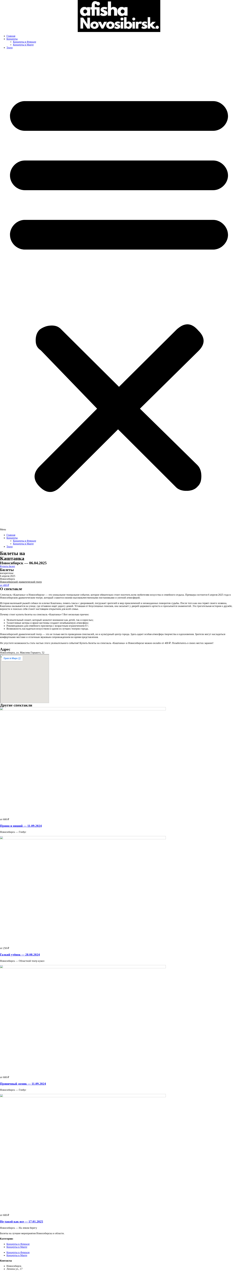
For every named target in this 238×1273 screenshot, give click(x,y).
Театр (9, 47)
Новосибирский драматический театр (21, 581)
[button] (119, 291)
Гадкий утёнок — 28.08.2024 (20, 954)
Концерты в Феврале (24, 41)
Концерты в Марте (23, 44)
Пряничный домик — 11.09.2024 (23, 1083)
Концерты (12, 38)
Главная (10, 36)
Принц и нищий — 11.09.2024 (21, 825)
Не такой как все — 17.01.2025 (21, 1221)
